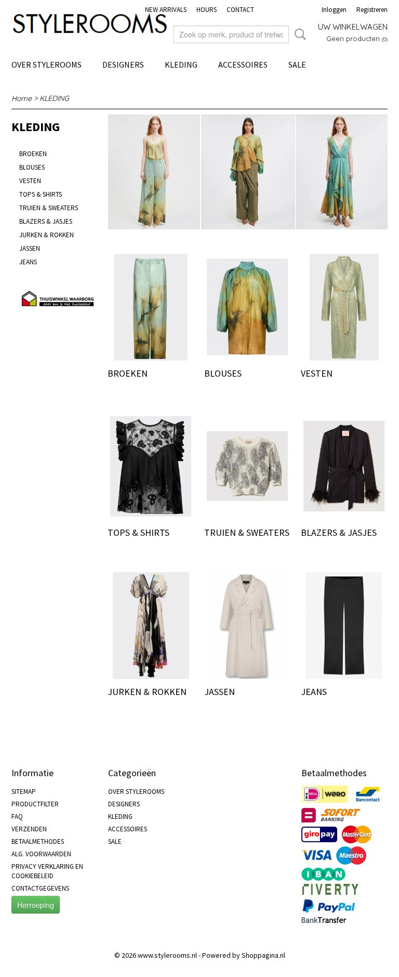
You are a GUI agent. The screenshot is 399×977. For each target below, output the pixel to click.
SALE (297, 64)
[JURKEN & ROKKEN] (150, 625)
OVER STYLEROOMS (46, 64)
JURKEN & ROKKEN (46, 234)
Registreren (372, 9)
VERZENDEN (29, 829)
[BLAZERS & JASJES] (343, 466)
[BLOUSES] (247, 307)
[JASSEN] (247, 625)
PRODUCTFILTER (35, 804)
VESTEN (30, 180)
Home (21, 98)
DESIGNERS (123, 64)
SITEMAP (23, 791)
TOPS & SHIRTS (40, 194)
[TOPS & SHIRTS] (150, 466)
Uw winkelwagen (353, 27)
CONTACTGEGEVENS (40, 888)
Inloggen (334, 9)
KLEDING (181, 64)
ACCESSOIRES (243, 64)
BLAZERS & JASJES (45, 221)
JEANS (28, 262)
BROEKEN (33, 153)
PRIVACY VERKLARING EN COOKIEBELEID (47, 871)
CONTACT (240, 9)
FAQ (17, 816)
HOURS (206, 9)
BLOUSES (32, 167)
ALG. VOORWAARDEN (41, 854)
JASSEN (29, 248)
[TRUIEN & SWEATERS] (247, 466)
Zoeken (298, 34)
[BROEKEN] (150, 307)
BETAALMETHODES (37, 841)
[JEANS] (343, 625)
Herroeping (35, 904)
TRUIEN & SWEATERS (48, 207)
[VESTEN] (343, 307)
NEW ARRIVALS (166, 9)
